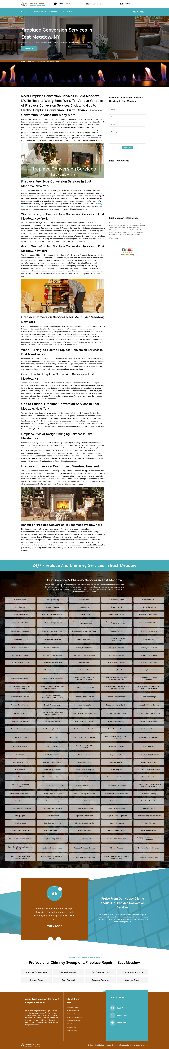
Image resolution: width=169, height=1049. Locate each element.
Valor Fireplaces (52, 746)
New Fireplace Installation (148, 614)
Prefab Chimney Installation (84, 793)
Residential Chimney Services (116, 705)
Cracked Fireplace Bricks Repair (84, 857)
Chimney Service (84, 600)
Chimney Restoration (20, 639)
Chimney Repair (116, 607)
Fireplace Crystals (52, 737)
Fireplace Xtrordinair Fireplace (149, 769)
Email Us (127, 4)
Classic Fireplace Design (148, 721)
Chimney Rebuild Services (52, 793)
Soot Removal (84, 607)
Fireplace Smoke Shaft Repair (52, 631)
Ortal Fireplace (116, 769)
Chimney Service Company (116, 808)
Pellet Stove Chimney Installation (84, 729)
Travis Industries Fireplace (116, 777)
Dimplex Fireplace (116, 762)
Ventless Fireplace (84, 839)
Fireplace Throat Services (20, 705)
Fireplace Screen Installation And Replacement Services (149, 785)
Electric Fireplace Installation (52, 678)
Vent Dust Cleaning (117, 801)
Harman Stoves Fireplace (52, 762)
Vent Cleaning (20, 801)
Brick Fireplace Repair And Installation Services (20, 857)
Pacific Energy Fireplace (52, 769)
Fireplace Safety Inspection (117, 816)
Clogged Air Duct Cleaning (52, 808)
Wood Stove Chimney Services (20, 839)
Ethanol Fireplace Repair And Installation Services (116, 678)
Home (23, 12)
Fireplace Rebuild (20, 670)
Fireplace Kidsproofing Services (116, 793)
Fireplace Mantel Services (149, 857)
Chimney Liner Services (20, 655)
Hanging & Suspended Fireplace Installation (148, 839)
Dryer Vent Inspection (149, 801)
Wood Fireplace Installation (149, 670)
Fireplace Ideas (20, 823)
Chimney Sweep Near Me (84, 823)
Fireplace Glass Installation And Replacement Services (52, 687)
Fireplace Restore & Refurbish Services (52, 857)
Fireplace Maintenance (52, 830)
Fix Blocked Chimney (20, 713)
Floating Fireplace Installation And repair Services (116, 857)
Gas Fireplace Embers (149, 729)
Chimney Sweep (20, 600)
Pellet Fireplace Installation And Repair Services (116, 737)
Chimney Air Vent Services (20, 737)
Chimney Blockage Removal (52, 639)
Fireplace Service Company (84, 808)
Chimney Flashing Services (20, 662)
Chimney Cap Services (52, 648)
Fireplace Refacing (116, 631)
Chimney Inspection (116, 600)
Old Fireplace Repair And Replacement (117, 639)
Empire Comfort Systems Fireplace (20, 785)
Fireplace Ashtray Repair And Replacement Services (148, 687)
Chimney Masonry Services (52, 662)
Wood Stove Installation (116, 830)
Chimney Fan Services (149, 655)
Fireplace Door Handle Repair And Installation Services (116, 687)
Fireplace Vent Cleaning (116, 662)
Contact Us (68, 12)
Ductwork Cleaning (117, 823)
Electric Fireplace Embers (116, 729)
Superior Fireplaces (20, 746)
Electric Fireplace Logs (52, 705)
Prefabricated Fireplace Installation (148, 678)
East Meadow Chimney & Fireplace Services (117, 1045)
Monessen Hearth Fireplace (52, 777)
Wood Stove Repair (84, 830)
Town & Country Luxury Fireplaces (84, 746)
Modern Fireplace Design (20, 729)
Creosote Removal (52, 607)
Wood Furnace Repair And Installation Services (84, 678)
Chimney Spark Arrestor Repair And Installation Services (84, 623)
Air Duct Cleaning (52, 801)
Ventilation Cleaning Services (52, 848)
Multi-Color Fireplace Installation (84, 737)
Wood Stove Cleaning (148, 830)
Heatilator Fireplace (52, 755)
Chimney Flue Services (149, 648)
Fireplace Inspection (84, 639)
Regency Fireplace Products (149, 737)
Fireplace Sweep (84, 662)
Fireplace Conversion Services (116, 839)
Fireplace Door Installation (84, 687)
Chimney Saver (148, 639)
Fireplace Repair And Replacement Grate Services (52, 696)
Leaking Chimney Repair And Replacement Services (52, 713)
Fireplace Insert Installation (20, 793)
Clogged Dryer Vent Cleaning (20, 808)
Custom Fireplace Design (52, 729)
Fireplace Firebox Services (84, 697)
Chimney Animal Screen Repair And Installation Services (117, 623)
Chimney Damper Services (52, 655)
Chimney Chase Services (84, 648)
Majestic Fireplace (116, 755)
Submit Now (127, 148)
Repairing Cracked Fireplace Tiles (84, 713)
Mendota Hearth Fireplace (84, 769)
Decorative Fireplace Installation (149, 816)
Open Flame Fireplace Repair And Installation (20, 848)
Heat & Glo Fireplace (20, 762)
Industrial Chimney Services (149, 705)
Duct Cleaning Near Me (52, 823)
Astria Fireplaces (149, 746)
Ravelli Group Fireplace (84, 785)
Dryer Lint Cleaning (84, 801)
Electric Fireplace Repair (116, 670)
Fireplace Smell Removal (20, 721)
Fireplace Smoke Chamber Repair (84, 631)
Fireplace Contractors (149, 662)
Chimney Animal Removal (117, 785)
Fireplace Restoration (20, 623)
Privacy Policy (72, 1030)
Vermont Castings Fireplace (149, 755)
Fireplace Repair (84, 614)
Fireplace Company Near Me (20, 830)
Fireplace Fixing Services (52, 839)
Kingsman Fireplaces (116, 746)
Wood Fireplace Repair (52, 670)
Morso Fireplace (84, 777)
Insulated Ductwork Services (149, 848)
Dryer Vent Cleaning (149, 793)
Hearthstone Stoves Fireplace (149, 777)
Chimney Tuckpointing (149, 631)
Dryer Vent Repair (52, 816)
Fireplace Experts (148, 808)
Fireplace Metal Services (20, 697)
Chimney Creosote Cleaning (52, 614)
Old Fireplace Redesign (116, 721)
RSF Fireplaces (20, 755)
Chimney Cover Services (116, 648)
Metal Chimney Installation (20, 631)
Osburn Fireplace (84, 762)
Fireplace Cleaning (148, 600)
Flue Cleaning (20, 607)
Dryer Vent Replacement (84, 816)
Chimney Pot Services (116, 655)
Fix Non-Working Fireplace (52, 623)
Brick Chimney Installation (148, 623)
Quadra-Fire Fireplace (149, 762)
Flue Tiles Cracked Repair (84, 721)
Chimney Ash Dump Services (84, 655)
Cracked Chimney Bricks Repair (148, 713)
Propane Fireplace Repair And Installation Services (20, 687)
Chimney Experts (20, 816)
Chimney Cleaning (52, 600)
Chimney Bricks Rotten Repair (117, 713)
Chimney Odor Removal (52, 721)
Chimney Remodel (116, 848)
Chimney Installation (148, 607)
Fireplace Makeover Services (84, 848)
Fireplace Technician (149, 823)
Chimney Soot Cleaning (20, 614)
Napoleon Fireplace (84, 755)
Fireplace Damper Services (116, 697)
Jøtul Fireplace (20, 769)
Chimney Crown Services (20, 648)
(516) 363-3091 (138, 12)
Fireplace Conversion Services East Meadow (43, 61)
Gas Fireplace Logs (149, 697)
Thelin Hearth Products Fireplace (52, 785)
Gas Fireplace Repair (84, 670)
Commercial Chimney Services (84, 705)
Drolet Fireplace (20, 777)
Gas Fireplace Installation (20, 678)
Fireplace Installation (116, 614)
